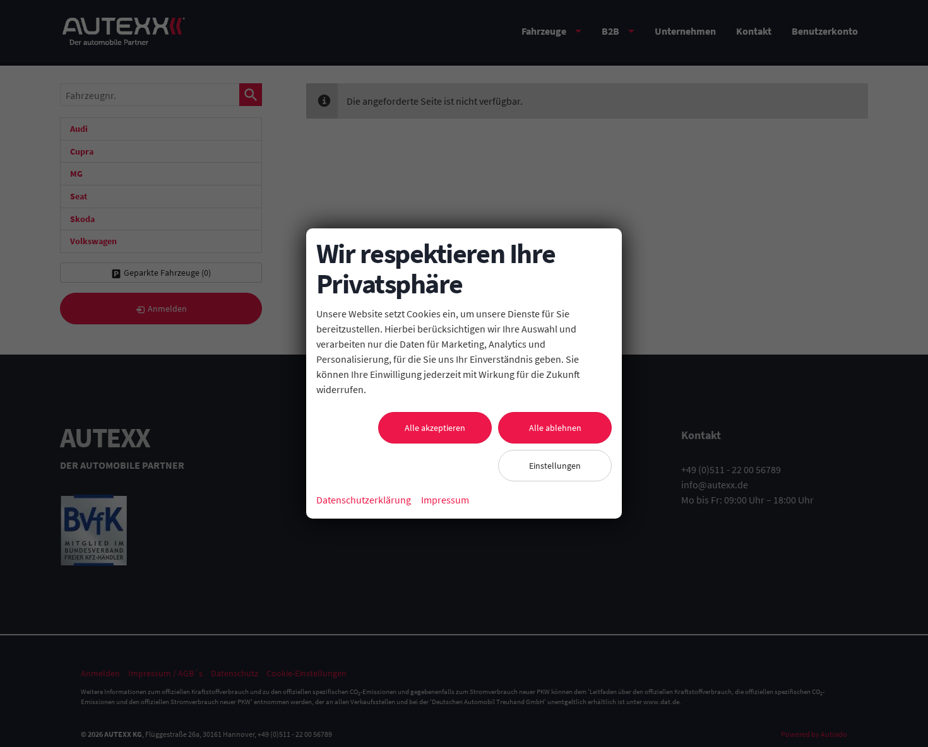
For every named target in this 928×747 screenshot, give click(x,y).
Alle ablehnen (555, 427)
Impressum (445, 499)
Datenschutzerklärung (363, 499)
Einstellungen (555, 465)
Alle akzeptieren (435, 427)
